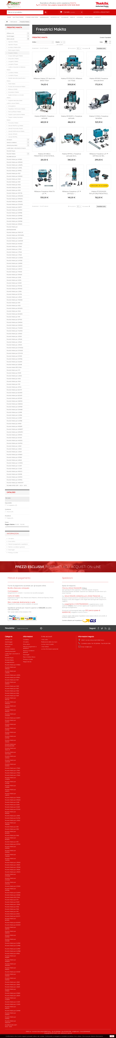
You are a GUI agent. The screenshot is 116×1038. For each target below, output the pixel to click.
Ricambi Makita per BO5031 (14, 395)
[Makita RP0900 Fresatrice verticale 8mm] (98, 64)
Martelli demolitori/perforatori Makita (16, 79)
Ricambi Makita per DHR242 (14, 322)
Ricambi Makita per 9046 (14, 378)
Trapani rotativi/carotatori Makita (15, 119)
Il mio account (46, 636)
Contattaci (26, 639)
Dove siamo (89, 17)
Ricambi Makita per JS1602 (14, 449)
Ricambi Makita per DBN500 (15, 404)
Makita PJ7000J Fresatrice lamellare (98, 117)
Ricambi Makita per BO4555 (14, 392)
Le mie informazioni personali (49, 649)
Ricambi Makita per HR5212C (15, 162)
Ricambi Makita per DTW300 (15, 204)
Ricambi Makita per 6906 (14, 187)
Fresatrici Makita (12, 53)
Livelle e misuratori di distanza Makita (16, 68)
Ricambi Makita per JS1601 (14, 446)
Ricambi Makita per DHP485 (14, 218)
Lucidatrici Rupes (13, 75)
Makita (10, 518)
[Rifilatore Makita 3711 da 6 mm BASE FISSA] (44, 64)
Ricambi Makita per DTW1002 (15, 347)
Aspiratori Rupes (12, 44)
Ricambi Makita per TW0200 (15, 328)
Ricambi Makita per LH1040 (14, 297)
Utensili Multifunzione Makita (16, 131)
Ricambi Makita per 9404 (14, 381)
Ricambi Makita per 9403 (14, 179)
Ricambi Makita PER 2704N (14, 367)
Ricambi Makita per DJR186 (14, 415)
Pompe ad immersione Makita (16, 86)
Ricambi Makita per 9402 (14, 311)
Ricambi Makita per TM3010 (14, 271)
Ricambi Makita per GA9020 (14, 238)
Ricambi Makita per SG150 (14, 280)
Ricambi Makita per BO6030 (14, 308)
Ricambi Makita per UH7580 (14, 260)
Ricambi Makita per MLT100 (14, 294)
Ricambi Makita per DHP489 (14, 406)
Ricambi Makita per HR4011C (14, 201)
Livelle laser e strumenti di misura (16, 148)
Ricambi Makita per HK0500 (14, 243)
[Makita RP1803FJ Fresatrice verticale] (44, 101)
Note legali (11, 549)
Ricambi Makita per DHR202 (14, 325)
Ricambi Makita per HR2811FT (15, 429)
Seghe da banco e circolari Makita (15, 96)
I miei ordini (44, 639)
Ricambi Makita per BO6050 (14, 314)
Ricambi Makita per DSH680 (14, 409)
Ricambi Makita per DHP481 (14, 474)
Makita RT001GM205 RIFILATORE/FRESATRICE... (98, 192)
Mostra (58, 42)
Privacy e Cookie (13, 552)
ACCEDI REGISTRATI (102, 12)
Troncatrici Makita (13, 123)
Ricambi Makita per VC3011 (14, 465)
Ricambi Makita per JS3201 (14, 451)
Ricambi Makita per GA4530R (15, 241)
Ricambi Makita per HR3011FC (15, 432)
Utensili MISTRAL (12, 137)
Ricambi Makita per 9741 (13, 384)
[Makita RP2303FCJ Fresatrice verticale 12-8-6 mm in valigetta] (71, 101)
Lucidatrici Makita (13, 72)
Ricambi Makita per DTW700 (15, 353)
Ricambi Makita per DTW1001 (15, 350)
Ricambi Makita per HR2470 (14, 471)
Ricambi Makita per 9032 (14, 184)
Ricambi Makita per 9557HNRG (15, 235)
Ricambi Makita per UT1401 (14, 249)
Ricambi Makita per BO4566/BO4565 (12, 228)
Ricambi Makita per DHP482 (14, 215)
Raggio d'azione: (10, 524)
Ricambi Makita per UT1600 (14, 246)
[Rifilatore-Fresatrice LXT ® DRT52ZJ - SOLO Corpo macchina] (71, 177)
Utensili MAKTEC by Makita (15, 125)
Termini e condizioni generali (16, 547)
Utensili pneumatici (12, 145)
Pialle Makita (11, 83)
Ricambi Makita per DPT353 (14, 319)
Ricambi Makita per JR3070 (14, 345)
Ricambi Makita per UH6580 (14, 263)
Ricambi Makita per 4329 (14, 190)
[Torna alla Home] (7, 22)
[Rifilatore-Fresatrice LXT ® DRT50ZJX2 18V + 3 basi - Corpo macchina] (98, 139)
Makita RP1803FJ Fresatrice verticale (44, 117)
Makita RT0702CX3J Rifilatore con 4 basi (71, 79)
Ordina (34, 42)
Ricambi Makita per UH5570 (14, 269)
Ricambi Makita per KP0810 (14, 457)
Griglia (106, 43)
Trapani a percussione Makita (16, 114)
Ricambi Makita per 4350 (14, 305)
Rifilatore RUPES (12, 89)
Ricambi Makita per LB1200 (14, 460)
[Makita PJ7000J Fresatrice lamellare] (98, 101)
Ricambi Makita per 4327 (13, 173)
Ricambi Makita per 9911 (13, 316)
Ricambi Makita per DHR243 (14, 176)
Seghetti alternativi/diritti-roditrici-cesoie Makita (15, 102)
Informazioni (13, 534)
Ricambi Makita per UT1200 (14, 255)
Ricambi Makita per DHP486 (14, 359)
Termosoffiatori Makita (14, 111)
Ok (112, 1036)
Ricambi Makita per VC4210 (14, 468)
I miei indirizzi (45, 646)
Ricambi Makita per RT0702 (14, 286)
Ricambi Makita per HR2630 (14, 224)
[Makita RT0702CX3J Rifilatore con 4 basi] (71, 64)
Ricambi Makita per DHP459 (14, 477)
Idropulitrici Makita (13, 58)
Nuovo (10, 511)
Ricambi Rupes (11, 151)
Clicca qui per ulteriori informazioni (92, 1036)
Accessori (64, 17)
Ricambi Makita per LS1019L (14, 168)
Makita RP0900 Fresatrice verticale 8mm (99, 79)
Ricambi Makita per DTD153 (14, 356)
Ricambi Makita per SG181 (14, 277)
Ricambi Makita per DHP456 (14, 480)
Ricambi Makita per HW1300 (14, 443)
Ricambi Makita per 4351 (13, 302)
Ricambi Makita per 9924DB (14, 300)
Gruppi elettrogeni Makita (15, 56)
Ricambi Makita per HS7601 (14, 437)
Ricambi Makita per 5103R (14, 373)
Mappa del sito (27, 661)
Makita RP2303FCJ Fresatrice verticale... (71, 117)
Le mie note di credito (47, 644)
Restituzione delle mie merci (49, 642)
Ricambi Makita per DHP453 (14, 210)
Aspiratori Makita (13, 41)
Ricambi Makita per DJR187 (14, 418)
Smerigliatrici (12, 106)
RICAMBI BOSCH (11, 156)
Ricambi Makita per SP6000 (14, 274)
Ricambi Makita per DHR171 (14, 207)
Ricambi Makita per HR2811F (14, 426)
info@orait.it (88, 647)
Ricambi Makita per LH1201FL (15, 165)
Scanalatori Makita (13, 92)
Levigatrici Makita (13, 61)
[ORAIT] (13, 5)
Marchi (72, 17)
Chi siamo (80, 17)
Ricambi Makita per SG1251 (14, 283)
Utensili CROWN (12, 134)
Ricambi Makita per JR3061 (14, 342)
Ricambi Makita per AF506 (14, 387)
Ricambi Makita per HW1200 (14, 440)
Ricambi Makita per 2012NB (14, 364)
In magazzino (12, 505)
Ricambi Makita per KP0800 (14, 454)
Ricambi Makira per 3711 (13, 370)
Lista (110, 43)
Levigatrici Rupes (13, 64)
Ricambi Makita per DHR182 (14, 213)
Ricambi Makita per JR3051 (14, 336)
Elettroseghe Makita (13, 50)
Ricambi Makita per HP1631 (14, 423)
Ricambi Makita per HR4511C (14, 435)
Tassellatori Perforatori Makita (16, 109)
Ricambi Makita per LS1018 (14, 291)
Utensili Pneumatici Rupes (15, 128)
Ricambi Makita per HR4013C (15, 198)
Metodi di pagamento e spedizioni (18, 544)
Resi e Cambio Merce (29, 657)
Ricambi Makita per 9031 (13, 182)
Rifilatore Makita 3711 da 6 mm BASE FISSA (44, 79)
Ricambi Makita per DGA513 (14, 361)
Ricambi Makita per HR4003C (15, 196)
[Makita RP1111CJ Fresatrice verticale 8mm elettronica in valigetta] (71, 139)
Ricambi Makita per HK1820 (14, 159)
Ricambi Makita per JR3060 (14, 339)
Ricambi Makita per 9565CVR (15, 232)
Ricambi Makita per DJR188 (14, 420)
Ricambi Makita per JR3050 (14, 333)
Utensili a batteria (31, 17)
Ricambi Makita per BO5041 (14, 398)
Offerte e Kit (55, 17)
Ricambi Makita (11, 153)
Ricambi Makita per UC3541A (15, 463)
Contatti (97, 17)
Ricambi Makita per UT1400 (14, 252)
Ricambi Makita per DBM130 (14, 401)
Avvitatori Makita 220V (14, 47)
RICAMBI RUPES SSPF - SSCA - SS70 (17, 485)
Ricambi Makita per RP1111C (14, 170)
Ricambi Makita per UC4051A (15, 257)
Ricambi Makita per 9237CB (14, 193)
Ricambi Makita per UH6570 (14, 266)
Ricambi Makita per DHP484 (14, 221)
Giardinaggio (44, 17)
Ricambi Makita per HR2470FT (15, 482)
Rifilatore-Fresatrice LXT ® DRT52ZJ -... (71, 192)
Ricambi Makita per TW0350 (14, 331)
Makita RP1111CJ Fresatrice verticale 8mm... (71, 155)
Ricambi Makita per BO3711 (14, 390)
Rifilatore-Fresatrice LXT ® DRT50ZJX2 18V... (98, 155)
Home (9, 17)
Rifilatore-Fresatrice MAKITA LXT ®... (44, 192)
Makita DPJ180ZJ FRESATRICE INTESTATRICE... (44, 155)
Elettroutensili (18, 17)
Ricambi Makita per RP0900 (14, 288)
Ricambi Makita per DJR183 (14, 412)
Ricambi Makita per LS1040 (14, 376)
